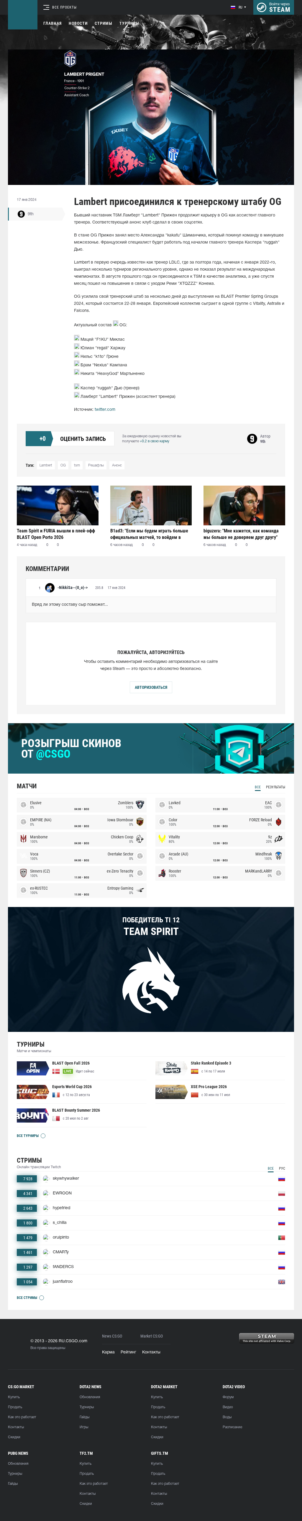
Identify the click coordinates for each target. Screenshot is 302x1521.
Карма (108, 1352)
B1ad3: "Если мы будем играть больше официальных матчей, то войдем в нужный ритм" (149, 534)
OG (63, 465)
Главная (52, 23)
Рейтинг (128, 1352)
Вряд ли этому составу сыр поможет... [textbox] (70, 605)
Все (258, 787)
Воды (227, 1417)
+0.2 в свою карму (154, 441)
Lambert (46, 465)
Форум (228, 1397)
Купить (14, 1397)
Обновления (90, 1397)
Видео (228, 1407)
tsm (77, 465)
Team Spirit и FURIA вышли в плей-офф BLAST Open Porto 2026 (56, 534)
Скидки (14, 1437)
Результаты (275, 787)
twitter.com (105, 410)
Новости (78, 23)
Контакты (151, 1352)
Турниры (129, 23)
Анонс (117, 465)
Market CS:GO (151, 1336)
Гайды (84, 1417)
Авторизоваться (151, 687)
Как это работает (22, 1417)
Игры (84, 1427)
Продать (15, 1407)
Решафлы (96, 465)
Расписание (232, 1427)
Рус (282, 1168)
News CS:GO (112, 1336)
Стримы (103, 23)
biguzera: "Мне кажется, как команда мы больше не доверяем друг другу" (241, 534)
